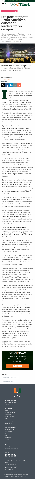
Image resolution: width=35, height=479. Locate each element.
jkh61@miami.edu (6, 79)
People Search (8, 431)
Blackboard (7, 437)
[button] (31, 474)
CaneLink (7, 435)
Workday (6, 439)
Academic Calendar (9, 429)
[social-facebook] (6, 455)
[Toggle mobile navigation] (3, 4)
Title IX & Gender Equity (10, 467)
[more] (19, 85)
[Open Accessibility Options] (2, 1)
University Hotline (9, 422)
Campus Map (8, 447)
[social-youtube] (12, 455)
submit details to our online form (19, 476)
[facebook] (7, 85)
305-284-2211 (7, 404)
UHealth (6, 418)
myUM (6, 433)
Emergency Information (10, 464)
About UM (7, 410)
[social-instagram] (15, 455)
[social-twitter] (8, 455)
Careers (6, 441)
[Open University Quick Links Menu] (33, 1)
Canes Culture (8, 423)
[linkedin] (11, 85)
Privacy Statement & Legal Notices (12, 466)
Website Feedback (8, 469)
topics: (4, 374)
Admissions (7, 414)
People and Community (9, 11)
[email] (15, 85)
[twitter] (3, 85)
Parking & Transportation (11, 448)
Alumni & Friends (9, 416)
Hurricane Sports (9, 420)
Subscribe (17, 366)
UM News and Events (10, 412)
